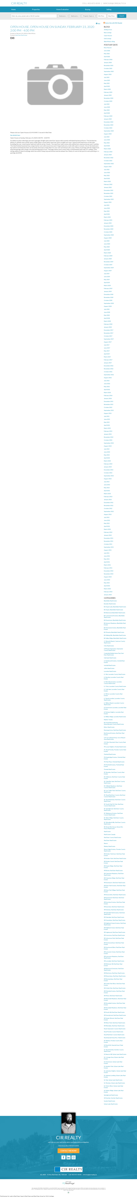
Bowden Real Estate (110, 604)
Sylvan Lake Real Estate (111, 1104)
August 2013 (108, 478)
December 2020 (108, 226)
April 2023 (107, 146)
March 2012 (107, 529)
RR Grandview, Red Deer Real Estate (114, 920)
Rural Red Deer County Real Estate (114, 1034)
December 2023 (108, 122)
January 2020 (108, 258)
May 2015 (107, 422)
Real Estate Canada (109, 834)
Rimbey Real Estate (109, 846)
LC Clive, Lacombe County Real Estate (115, 686)
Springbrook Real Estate (111, 1095)
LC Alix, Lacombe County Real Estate (114, 674)
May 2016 (107, 386)
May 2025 (107, 83)
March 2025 (107, 89)
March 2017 (107, 357)
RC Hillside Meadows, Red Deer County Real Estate (113, 786)
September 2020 (109, 235)
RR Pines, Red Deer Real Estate (113, 995)
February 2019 (108, 288)
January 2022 (108, 187)
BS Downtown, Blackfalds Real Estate (115, 620)
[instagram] (73, 1157)
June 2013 (107, 484)
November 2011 (108, 541)
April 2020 (107, 250)
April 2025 (107, 86)
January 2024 (108, 119)
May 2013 (107, 487)
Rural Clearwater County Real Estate (114, 1028)
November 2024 (108, 98)
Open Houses (108, 35)
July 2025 (106, 77)
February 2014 (108, 464)
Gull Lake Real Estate (110, 658)
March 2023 (107, 148)
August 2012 (108, 514)
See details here (15, 135)
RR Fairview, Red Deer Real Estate (114, 909)
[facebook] (63, 1157)
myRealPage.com (68, 1183)
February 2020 (108, 256)
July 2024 (106, 104)
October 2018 (108, 300)
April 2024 (107, 113)
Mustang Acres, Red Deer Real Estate (115, 730)
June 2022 (107, 172)
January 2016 (108, 398)
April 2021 (107, 214)
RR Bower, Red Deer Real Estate (113, 870)
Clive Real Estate (109, 646)
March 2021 (107, 217)
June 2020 (107, 244)
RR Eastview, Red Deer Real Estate (114, 907)
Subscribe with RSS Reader (113, 23)
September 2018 (109, 303)
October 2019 (108, 264)
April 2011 (107, 562)
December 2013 (108, 470)
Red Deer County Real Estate (112, 837)
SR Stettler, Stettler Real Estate (113, 1098)
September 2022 (109, 163)
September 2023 (109, 131)
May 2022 (107, 175)
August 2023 (108, 134)
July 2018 (106, 309)
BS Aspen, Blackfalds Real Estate (113, 609)
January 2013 (108, 499)
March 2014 (107, 461)
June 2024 (107, 107)
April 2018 (107, 318)
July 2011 (106, 553)
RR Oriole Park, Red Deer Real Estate (114, 988)
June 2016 (107, 383)
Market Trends (108, 719)
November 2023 (108, 125)
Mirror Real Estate (109, 727)
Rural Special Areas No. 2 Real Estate (114, 1037)
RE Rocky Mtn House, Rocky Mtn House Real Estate (113, 827)
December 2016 (108, 366)
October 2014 (108, 440)
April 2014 (107, 458)
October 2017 (108, 336)
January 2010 (108, 594)
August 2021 (108, 202)
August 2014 (108, 446)
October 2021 (108, 196)
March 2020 (107, 253)
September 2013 (109, 476)
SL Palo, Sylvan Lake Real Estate (113, 1080)
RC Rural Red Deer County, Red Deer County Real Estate (114, 795)
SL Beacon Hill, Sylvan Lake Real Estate (115, 1054)
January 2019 (108, 291)
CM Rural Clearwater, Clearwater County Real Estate (113, 649)
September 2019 (109, 267)
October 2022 (108, 160)
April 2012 (107, 526)
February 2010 (108, 591)
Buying (87, 9)
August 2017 (108, 342)
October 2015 (108, 407)
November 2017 (108, 333)
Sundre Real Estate (109, 1101)
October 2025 (108, 68)
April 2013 (107, 490)
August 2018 (108, 306)
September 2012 (109, 511)
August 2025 (108, 74)
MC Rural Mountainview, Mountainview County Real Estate (114, 723)
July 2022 (106, 169)
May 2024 (107, 110)
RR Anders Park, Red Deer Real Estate (115, 858)
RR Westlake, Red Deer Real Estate (114, 1026)
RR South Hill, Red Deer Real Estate (114, 1012)
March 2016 (107, 392)
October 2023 (108, 128)
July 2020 (106, 241)
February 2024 (108, 116)
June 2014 (107, 452)
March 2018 (107, 321)
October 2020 (108, 232)
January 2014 (108, 467)
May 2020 (107, 247)
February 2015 (108, 431)
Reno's (106, 843)
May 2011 (107, 559)
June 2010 (107, 580)
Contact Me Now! (68, 1151)
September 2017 (109, 339)
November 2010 (108, 574)
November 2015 (108, 404)
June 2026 (107, 50)
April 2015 (107, 425)
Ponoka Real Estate (109, 769)
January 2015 (108, 434)
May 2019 (107, 279)
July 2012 (106, 517)
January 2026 (108, 62)
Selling (109, 9)
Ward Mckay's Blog (109, 41)
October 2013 (108, 473)
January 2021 (108, 223)
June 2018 (107, 312)
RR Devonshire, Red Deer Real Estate (115, 894)
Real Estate (107, 831)
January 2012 (108, 535)
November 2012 (108, 505)
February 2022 (108, 184)
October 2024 (108, 101)
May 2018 (107, 315)
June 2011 (107, 556)
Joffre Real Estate (109, 668)
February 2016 (108, 395)
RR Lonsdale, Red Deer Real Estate (114, 961)
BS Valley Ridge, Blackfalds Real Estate (115, 638)
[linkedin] (68, 1157)
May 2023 (107, 143)
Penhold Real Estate (110, 754)
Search (121, 16)
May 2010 (107, 583)
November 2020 (108, 229)
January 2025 (108, 95)
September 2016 (109, 374)
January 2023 (108, 154)
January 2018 (108, 327)
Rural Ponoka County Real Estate (113, 1031)
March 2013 (107, 493)
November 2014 (108, 437)
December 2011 (108, 538)
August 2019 (108, 270)
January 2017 (108, 363)
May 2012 (107, 523)
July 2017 (106, 345)
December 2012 (108, 502)
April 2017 (107, 354)
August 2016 (108, 377)
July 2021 (106, 205)
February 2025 (108, 92)
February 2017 (108, 360)
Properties (36, 9)
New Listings (107, 32)
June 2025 (107, 80)
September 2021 (109, 199)
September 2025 (109, 71)
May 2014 (107, 455)
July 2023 (106, 137)
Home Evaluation (62, 9)
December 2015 (108, 401)
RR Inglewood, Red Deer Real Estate (114, 932)
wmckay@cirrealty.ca (114, 3)
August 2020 (108, 238)
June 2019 (107, 276)
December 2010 (108, 571)
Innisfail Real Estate (109, 665)
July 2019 (106, 273)
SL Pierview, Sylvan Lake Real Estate (114, 1083)
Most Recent (108, 47)
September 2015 (109, 410)
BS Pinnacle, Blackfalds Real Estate (114, 632)
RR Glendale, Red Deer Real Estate (114, 917)
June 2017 (107, 348)
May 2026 (107, 53)
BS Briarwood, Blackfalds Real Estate (114, 612)
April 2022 (107, 178)
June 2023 (107, 140)
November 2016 (108, 368)
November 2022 (108, 157)
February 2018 (108, 324)
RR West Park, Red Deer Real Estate (114, 1023)
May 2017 (107, 351)
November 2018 (108, 297)
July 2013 (106, 481)
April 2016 (107, 389)
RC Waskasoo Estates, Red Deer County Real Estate (113, 814)
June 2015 (107, 419)
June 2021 (107, 208)
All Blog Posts (108, 29)
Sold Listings (107, 38)
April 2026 (107, 56)
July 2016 (106, 380)
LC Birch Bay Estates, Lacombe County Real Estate (113, 682)
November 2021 (108, 193)
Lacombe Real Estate (110, 671)
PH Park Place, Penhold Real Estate (114, 762)
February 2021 (108, 220)
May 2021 (107, 211)
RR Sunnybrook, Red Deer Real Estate (115, 1015)
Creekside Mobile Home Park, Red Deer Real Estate (114, 654)
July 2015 (106, 416)
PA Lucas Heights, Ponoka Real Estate (115, 747)
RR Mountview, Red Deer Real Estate (115, 976)
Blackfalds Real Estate (110, 601)
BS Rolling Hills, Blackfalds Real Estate (115, 635)
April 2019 (107, 282)
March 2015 (107, 428)
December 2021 (108, 190)
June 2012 (107, 520)
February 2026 (108, 59)
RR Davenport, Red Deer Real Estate (114, 882)
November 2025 (108, 65)
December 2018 (108, 294)
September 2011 (109, 547)
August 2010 (108, 577)
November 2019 (108, 261)
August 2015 (108, 413)
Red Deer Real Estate (110, 840)
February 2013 (108, 496)
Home (13, 9)
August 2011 (108, 550)
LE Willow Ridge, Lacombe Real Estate (115, 716)
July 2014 (106, 449)
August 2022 (108, 166)
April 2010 (107, 586)
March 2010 (107, 588)
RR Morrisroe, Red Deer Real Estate (114, 973)
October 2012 (108, 508)
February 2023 (108, 151)
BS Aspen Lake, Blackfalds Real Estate (115, 607)
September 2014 (109, 443)
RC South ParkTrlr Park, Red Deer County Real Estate (113, 805)
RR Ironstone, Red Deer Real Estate (114, 935)
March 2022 (107, 181)
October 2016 (108, 371)
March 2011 (107, 565)
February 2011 (108, 568)
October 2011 (108, 544)
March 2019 (107, 285)
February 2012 (108, 532)
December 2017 (108, 330)
